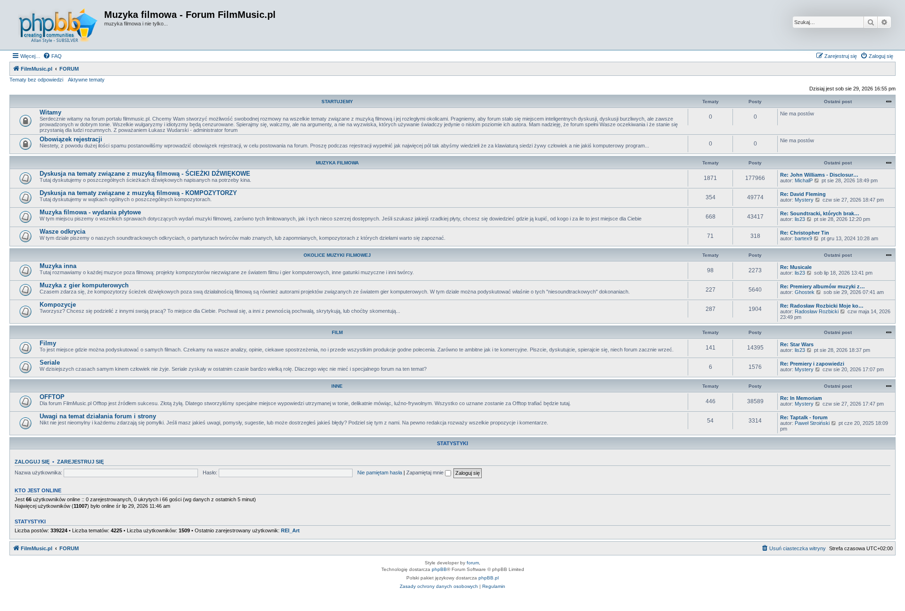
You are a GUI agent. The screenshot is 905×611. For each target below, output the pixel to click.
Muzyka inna (58, 265)
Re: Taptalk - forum (804, 417)
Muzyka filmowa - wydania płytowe (90, 212)
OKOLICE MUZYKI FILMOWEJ (337, 255)
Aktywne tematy (86, 79)
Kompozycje (58, 304)
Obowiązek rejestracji (71, 139)
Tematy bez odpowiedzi (36, 79)
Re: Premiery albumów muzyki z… (822, 286)
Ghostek (804, 292)
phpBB (439, 569)
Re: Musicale (796, 267)
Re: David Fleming (803, 194)
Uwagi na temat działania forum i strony (98, 416)
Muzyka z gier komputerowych (84, 285)
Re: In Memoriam (801, 398)
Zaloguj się (32, 461)
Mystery (804, 200)
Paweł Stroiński (812, 423)
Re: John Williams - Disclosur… (819, 175)
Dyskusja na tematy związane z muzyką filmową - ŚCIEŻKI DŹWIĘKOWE (145, 173)
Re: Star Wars (797, 344)
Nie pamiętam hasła (379, 472)
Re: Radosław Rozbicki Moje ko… (822, 306)
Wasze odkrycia (62, 231)
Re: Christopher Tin (804, 233)
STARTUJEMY (337, 101)
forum (473, 562)
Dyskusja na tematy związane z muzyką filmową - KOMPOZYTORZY (138, 192)
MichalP (804, 180)
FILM (337, 332)
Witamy (50, 112)
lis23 (800, 219)
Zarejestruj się (80, 461)
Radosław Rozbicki (817, 311)
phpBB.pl (488, 577)
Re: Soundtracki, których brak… (819, 213)
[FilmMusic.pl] (58, 25)
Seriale (50, 362)
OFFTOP (52, 396)
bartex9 (803, 238)
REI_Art (290, 530)
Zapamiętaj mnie (425, 472)
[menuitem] (52, 56)
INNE (337, 386)
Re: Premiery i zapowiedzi (812, 364)
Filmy (48, 343)
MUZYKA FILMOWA (337, 162)
